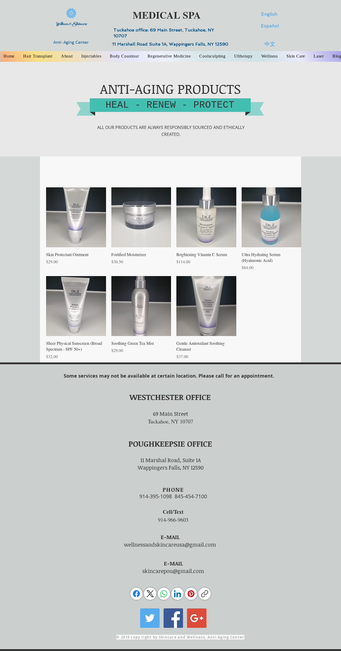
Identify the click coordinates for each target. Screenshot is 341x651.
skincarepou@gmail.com (173, 571)
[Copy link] (204, 594)
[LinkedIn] (177, 594)
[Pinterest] (191, 594)
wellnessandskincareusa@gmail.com (170, 544)
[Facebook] (136, 594)
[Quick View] (76, 217)
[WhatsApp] (164, 594)
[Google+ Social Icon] (196, 618)
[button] (67, 56)
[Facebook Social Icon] (173, 618)
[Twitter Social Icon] (150, 618)
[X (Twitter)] (150, 594)
